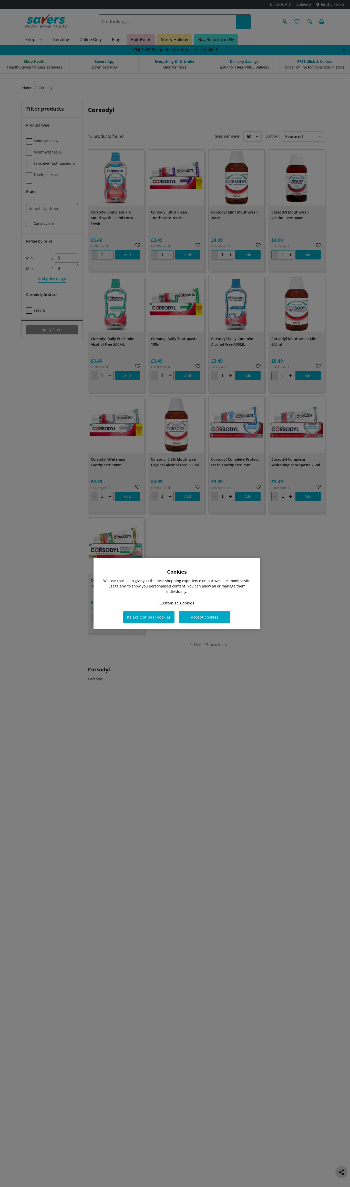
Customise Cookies (176, 602)
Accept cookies (205, 616)
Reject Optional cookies (149, 616)
